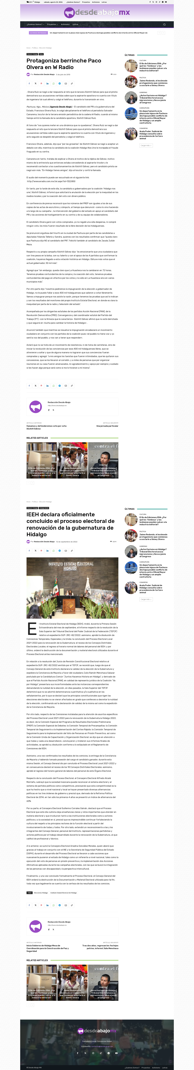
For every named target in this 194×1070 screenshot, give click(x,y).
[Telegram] (162, 2)
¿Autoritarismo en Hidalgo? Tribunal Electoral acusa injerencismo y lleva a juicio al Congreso (103, 472)
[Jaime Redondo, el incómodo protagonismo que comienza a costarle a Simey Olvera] (72, 460)
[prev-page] (28, 483)
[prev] (159, 32)
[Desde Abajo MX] (97, 13)
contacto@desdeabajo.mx (102, 1046)
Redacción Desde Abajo (44, 74)
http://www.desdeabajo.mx (57, 405)
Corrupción (144, 108)
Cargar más (145, 145)
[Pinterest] (41, 83)
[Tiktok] (159, 2)
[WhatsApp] (53, 83)
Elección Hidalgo (45, 48)
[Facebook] (150, 2)
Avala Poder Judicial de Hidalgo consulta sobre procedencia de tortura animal (84, 33)
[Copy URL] (71, 83)
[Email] (65, 83)
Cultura (41, 465)
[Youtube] (165, 2)
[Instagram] (156, 2)
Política (35, 48)
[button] (164, 24)
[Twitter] (153, 2)
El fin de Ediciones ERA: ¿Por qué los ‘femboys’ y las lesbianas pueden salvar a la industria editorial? (41, 472)
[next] (163, 32)
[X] (35, 83)
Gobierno (103, 465)
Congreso (143, 128)
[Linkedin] (47, 83)
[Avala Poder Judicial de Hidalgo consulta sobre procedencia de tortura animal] (131, 133)
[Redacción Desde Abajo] (29, 74)
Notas (41, 54)
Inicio (28, 48)
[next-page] (32, 483)
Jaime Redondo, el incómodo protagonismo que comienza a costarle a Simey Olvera (72, 472)
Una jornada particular (107, 426)
